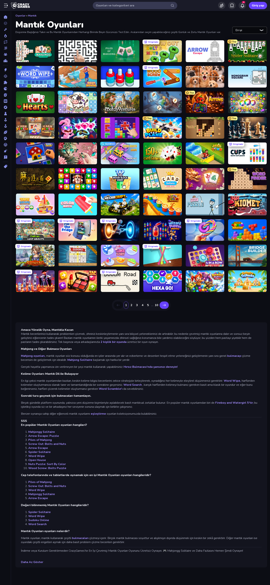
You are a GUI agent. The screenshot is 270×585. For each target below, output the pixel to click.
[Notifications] (242, 5)
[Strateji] (5, 138)
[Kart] (5, 95)
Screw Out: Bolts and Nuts (47, 444)
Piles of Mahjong (40, 440)
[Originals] (5, 48)
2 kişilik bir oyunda (114, 342)
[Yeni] (5, 29)
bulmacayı (234, 356)
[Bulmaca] (5, 82)
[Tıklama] (5, 151)
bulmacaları (80, 538)
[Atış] (5, 76)
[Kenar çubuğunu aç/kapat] (5, 5)
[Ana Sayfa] (5, 17)
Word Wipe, (232, 381)
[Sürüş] (5, 145)
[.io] (5, 89)
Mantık (32, 15)
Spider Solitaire (39, 452)
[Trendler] (5, 36)
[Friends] (221, 5)
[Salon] (5, 120)
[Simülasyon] (5, 126)
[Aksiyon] (5, 70)
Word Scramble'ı (111, 389)
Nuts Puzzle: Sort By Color (47, 464)
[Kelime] (5, 101)
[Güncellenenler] (5, 42)
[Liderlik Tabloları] (5, 61)
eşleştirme (98, 414)
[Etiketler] (5, 166)
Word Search (132, 385)
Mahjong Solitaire (79, 360)
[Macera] (5, 107)
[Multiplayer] (5, 54)
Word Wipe (36, 456)
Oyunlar (20, 15)
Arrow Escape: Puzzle (43, 436)
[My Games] (232, 5)
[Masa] (5, 113)
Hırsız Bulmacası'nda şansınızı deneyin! (151, 367)
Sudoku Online (38, 520)
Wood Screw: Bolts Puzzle (47, 468)
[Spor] (5, 132)
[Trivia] (5, 157)
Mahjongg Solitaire (41, 432)
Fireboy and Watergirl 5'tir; (234, 403)
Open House (37, 460)
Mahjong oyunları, (33, 356)
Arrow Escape (38, 448)
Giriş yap (258, 5)
